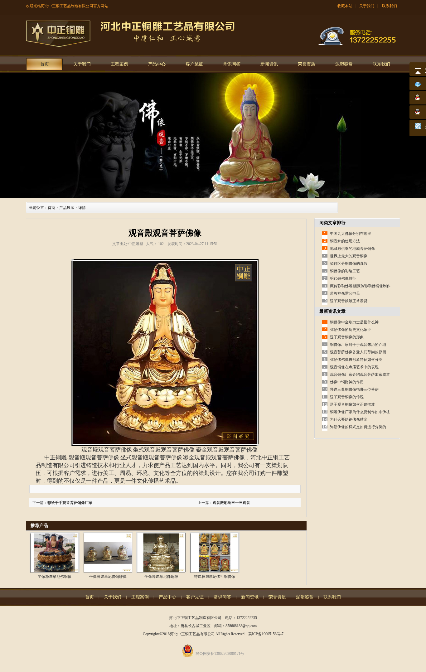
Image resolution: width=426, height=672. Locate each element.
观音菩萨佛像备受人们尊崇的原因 (358, 352)
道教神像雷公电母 (345, 293)
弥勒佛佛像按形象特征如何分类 (356, 359)
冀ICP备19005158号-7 (265, 634)
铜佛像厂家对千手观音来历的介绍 (358, 344)
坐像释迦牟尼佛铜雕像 (108, 576)
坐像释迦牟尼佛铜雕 (161, 576)
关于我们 (366, 6)
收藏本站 (344, 6)
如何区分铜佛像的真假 (348, 263)
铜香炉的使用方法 (345, 241)
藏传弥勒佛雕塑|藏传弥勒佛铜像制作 (360, 286)
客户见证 (194, 64)
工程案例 (119, 64)
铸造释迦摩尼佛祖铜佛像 (214, 576)
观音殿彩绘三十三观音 (231, 502)
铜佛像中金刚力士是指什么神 (354, 322)
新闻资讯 (269, 64)
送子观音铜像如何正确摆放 (352, 404)
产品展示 (66, 207)
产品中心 (157, 64)
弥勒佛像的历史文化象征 (350, 329)
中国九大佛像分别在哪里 (350, 233)
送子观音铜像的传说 (347, 397)
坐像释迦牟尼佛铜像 (54, 576)
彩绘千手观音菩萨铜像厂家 (69, 502)
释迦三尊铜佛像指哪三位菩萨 (354, 389)
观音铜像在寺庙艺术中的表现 (354, 367)
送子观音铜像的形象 (347, 337)
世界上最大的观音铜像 (348, 256)
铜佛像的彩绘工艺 (345, 271)
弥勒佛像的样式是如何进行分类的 (358, 427)
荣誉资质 (306, 64)
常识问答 (231, 64)
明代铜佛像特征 (343, 278)
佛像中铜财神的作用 (347, 382)
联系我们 (389, 6)
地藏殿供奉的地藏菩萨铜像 (352, 248)
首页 (44, 64)
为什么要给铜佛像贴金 (348, 419)
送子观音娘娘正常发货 (348, 301)
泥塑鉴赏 (344, 64)
